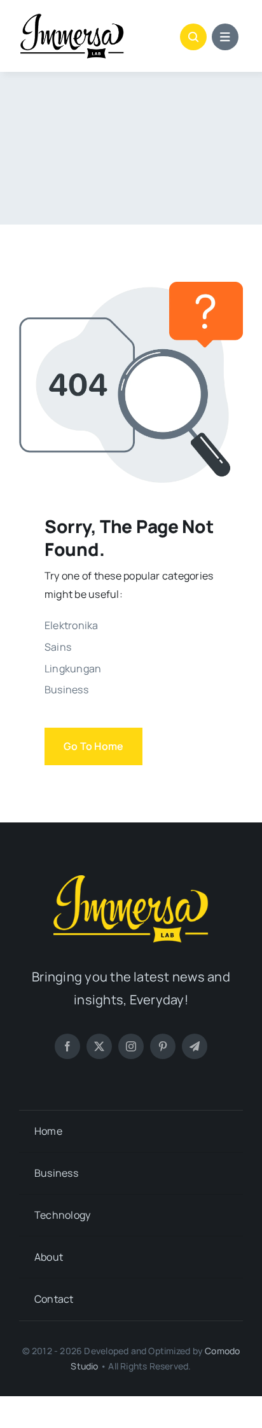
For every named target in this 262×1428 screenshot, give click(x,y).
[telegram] (194, 1046)
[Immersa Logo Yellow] (131, 878)
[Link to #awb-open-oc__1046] (193, 37)
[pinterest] (163, 1046)
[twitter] (99, 1046)
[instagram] (131, 1046)
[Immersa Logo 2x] (72, 18)
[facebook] (67, 1046)
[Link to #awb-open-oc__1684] (225, 37)
